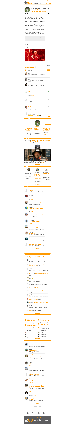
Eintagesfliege (30, 391)
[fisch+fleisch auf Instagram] (38, 406)
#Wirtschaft (30, 207)
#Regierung (47, 127)
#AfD (47, 172)
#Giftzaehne (31, 189)
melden (30, 76)
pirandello (29, 91)
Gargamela (30, 348)
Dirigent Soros (27, 174)
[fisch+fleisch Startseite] (37, 2)
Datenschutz (40, 420)
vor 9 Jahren (29, 73)
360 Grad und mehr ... (32, 233)
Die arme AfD (36, 299)
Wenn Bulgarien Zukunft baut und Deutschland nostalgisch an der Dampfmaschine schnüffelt (37, 227)
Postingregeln (46, 419)
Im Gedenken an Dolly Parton (38, 277)
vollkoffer (30, 194)
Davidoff (28, 319)
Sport (43, 411)
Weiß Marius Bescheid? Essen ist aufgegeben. (35, 368)
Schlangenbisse (31, 190)
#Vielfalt (31, 349)
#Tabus (32, 10)
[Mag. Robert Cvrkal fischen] (48, 124)
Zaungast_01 (30, 290)
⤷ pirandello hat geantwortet (34, 104)
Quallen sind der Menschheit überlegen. (34, 393)
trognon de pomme (31, 231)
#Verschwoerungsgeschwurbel (28, 173)
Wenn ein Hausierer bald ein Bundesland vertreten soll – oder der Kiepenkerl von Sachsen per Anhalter (38, 141)
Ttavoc (29, 206)
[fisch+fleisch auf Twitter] (36, 406)
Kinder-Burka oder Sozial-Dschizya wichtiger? (35, 221)
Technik (28, 413)
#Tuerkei (37, 10)
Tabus (33, 412)
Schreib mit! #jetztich (47, 3)
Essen (33, 414)
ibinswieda (30, 256)
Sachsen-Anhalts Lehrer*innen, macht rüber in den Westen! (44, 325)
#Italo (31, 362)
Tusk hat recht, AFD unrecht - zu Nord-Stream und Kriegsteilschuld (35, 399)
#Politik (35, 172)
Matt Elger (30, 367)
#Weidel (31, 243)
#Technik (30, 195)
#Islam (31, 220)
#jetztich (26, 340)
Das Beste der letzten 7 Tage (29, 314)
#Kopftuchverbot (33, 220)
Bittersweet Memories (32, 344)
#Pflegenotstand (35, 127)
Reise (33, 411)
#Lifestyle (47, 141)
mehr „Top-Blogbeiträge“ (37, 184)
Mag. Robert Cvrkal (33, 7)
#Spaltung (26, 127)
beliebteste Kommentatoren (43, 330)
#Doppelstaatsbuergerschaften (38, 11)
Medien (44, 412)
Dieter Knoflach (37, 171)
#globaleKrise (35, 173)
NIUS (27, 336)
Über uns (35, 419)
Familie (33, 413)
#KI (31, 207)
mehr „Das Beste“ (37, 338)
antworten (29, 76)
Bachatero (30, 299)
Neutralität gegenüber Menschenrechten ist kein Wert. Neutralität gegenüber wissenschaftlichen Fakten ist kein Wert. (36, 386)
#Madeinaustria (33, 207)
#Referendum (42, 10)
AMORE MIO (37, 310)
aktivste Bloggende (29, 330)
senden (49, 116)
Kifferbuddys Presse (31, 354)
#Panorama (30, 362)
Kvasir (29, 237)
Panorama (39, 411)
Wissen (28, 414)
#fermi (32, 195)
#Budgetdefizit (44, 127)
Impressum (40, 419)
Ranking (40, 421)
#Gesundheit (30, 379)
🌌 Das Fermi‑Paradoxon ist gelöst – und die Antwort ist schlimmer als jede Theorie (36, 197)
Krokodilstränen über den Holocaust (31, 320)
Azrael (46, 171)
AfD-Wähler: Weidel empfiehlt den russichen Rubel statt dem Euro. (36, 215)
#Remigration (45, 172)
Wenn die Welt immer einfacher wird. (34, 350)
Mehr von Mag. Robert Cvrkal (29, 118)
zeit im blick (29, 72)
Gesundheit (39, 413)
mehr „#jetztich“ (37, 403)
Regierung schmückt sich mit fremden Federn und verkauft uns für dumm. (46, 129)
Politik (27, 411)
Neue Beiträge (27, 186)
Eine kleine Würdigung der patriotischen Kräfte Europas (36, 202)
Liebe (27, 412)
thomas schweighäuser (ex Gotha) (28, 172)
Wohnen (39, 414)
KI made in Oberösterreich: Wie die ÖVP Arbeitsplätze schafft (36, 209)
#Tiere (29, 189)
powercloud (30, 225)
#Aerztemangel (32, 379)
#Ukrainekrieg (37, 172)
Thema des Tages (27, 138)
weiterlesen (26, 135)
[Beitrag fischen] (48, 70)
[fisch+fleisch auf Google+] (40, 406)
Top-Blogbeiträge (27, 166)
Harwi (29, 260)
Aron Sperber (30, 219)
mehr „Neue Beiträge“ (37, 248)
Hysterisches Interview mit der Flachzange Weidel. (36, 244)
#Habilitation (31, 232)
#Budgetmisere (39, 127)
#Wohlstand (34, 243)
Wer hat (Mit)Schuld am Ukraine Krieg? (34, 374)
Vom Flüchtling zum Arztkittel (33, 380)
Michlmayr (30, 361)
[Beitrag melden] (48, 65)
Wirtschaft (39, 412)
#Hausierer (40, 142)
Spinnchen (29, 78)
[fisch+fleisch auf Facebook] (35, 406)
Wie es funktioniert (36, 420)
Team (34, 421)
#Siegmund (35, 142)
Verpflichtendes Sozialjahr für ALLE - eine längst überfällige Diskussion (37, 130)
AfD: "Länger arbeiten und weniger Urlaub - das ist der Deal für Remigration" (46, 174)
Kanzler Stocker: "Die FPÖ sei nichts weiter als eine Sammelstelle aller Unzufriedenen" (28, 130)
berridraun (30, 277)
